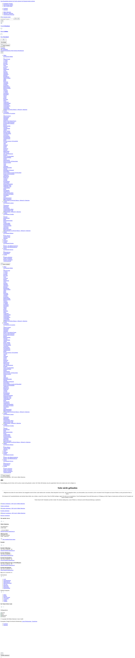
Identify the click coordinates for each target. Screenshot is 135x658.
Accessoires (6, 598)
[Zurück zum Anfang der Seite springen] (2, 653)
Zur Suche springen (17, 1)
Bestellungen (21, 50)
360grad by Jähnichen (8, 13)
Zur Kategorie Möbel (8, 56)
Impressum (5, 585)
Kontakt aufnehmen (5, 510)
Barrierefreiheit (6, 588)
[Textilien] (17, 230)
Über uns (5, 584)
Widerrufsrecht (6, 581)
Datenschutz (6, 586)
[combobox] (7, 19)
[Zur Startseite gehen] (6, 17)
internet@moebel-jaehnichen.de (8, 531)
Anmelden (3, 48)
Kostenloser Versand (8, 3)
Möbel (4, 594)
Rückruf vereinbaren (5, 515)
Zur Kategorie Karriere (8, 243)
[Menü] (2, 52)
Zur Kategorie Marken (8, 233)
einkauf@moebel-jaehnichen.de (8, 565)
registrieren (5, 49)
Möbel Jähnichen (7, 12)
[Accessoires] (16, 200)
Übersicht (3, 50)
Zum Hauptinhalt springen (7, 1)
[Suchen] (15, 19)
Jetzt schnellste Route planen (9, 539)
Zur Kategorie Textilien (8, 214)
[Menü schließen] (3, 204)
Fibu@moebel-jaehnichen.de (7, 570)
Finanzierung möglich (8, 4)
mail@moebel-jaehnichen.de (7, 555)
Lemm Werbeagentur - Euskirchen (29, 621)
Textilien (5, 601)
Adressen (16, 50)
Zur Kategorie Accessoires (9, 113)
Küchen (5, 596)
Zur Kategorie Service (8, 249)
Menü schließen (6, 45)
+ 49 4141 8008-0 (8, 635)
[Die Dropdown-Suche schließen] (18, 19)
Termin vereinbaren (5, 506)
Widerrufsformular (7, 583)
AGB (4, 579)
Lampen (5, 599)
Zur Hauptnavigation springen (28, 1)
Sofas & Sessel (6, 597)
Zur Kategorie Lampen (8, 203)
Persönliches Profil (9, 50)
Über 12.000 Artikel (7, 6)
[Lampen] (12, 211)
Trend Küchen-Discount (8, 14)
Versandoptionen (7, 580)
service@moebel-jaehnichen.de (7, 560)
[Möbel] (15, 109)
